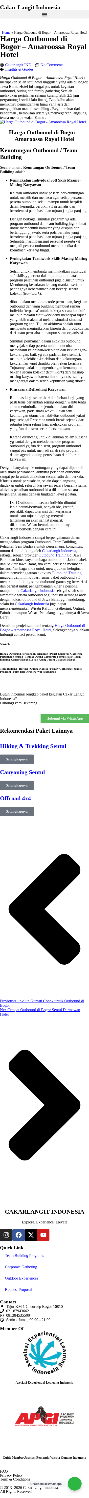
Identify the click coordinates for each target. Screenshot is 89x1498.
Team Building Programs (24, 1255)
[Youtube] (43, 1235)
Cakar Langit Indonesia (30, 7)
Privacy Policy (11, 1475)
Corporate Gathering (21, 1267)
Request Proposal (18, 1289)
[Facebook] (18, 1235)
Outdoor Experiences (21, 1278)
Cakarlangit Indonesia (59, 551)
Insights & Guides (19, 69)
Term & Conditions (15, 1479)
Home (6, 32)
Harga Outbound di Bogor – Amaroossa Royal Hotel (42, 627)
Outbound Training (53, 555)
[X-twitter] (31, 1235)
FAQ (4, 1471)
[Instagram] (6, 1235)
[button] (44, 14)
